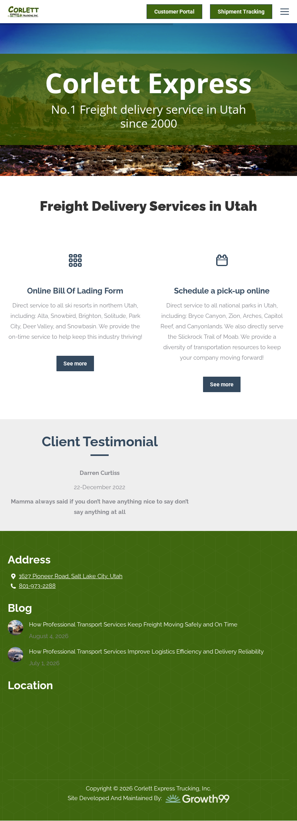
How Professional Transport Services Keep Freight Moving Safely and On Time (133, 624)
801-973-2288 (37, 585)
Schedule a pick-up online (222, 290)
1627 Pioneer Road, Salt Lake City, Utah (71, 576)
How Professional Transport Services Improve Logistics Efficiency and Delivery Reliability (146, 651)
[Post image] (15, 627)
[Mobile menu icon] (284, 11)
